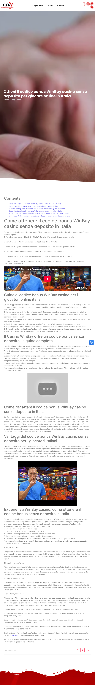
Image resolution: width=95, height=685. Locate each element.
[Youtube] (91, 4)
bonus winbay (15, 635)
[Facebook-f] (84, 4)
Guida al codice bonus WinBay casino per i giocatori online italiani (33, 206)
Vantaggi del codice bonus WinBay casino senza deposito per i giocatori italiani (38, 213)
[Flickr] (91, 7)
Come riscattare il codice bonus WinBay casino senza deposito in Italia (35, 211)
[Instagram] (88, 4)
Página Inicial (38, 5)
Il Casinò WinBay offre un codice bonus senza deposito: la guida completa (37, 209)
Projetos (60, 5)
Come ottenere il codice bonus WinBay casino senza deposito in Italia (35, 204)
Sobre (50, 5)
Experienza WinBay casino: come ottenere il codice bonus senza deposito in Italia (39, 216)
